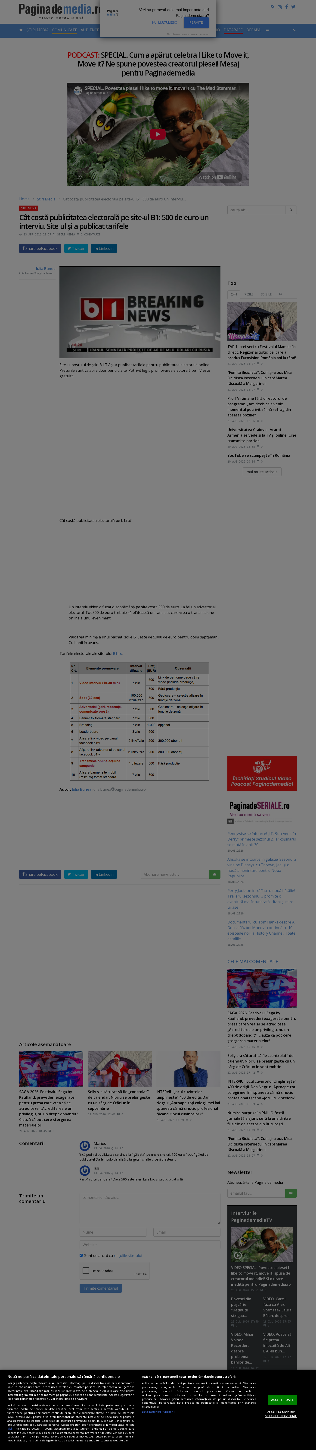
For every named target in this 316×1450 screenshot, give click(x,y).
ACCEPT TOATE (282, 1400)
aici (9, 1429)
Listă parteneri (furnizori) (158, 1411)
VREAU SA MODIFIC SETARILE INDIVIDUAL (281, 1414)
